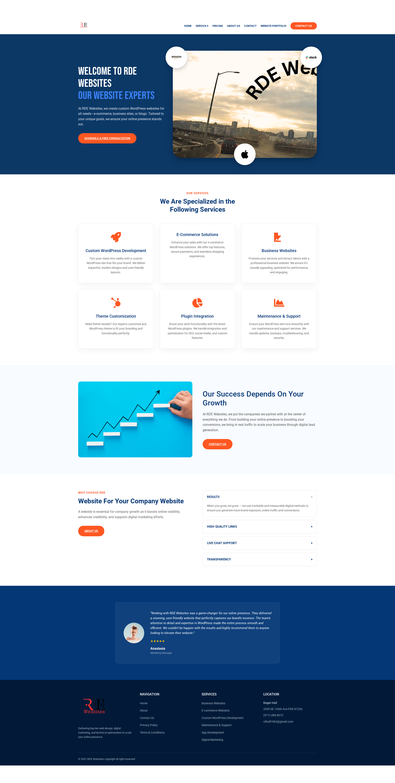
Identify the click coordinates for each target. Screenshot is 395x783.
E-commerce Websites (216, 710)
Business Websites (213, 703)
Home (188, 25)
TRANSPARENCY (260, 559)
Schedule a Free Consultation (107, 138)
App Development (213, 732)
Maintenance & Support (217, 725)
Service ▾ (202, 25)
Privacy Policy (149, 725)
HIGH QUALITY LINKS (260, 526)
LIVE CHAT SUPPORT (260, 543)
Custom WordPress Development (223, 718)
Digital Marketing (212, 739)
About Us (233, 25)
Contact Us (303, 25)
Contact (250, 25)
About (144, 710)
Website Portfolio (273, 25)
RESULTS (260, 497)
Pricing (218, 25)
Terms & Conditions (152, 732)
